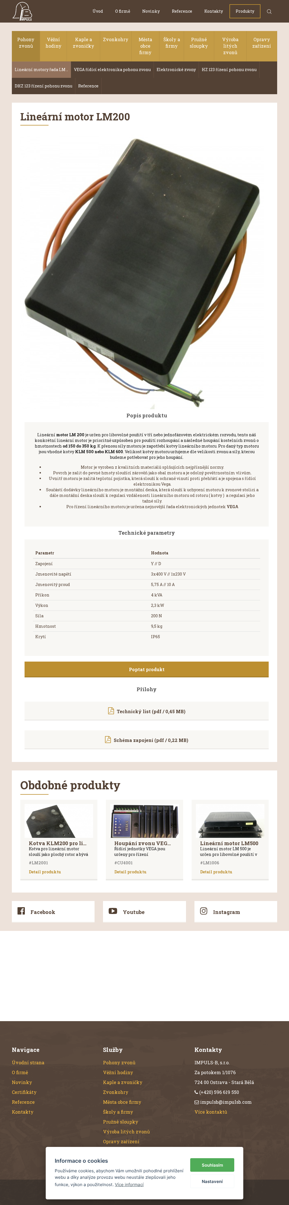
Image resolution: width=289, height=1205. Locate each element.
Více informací (129, 1184)
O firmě (122, 11)
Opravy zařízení (261, 42)
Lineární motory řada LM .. (41, 69)
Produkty (245, 11)
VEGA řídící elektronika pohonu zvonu (112, 69)
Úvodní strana (28, 1062)
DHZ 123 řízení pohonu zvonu (43, 86)
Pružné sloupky (199, 42)
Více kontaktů (210, 1112)
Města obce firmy (145, 45)
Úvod (98, 11)
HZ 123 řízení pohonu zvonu (229, 69)
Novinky (151, 11)
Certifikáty (24, 1092)
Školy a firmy (171, 42)
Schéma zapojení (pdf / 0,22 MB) (151, 740)
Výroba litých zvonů (230, 45)
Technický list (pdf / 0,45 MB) (151, 711)
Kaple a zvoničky (83, 42)
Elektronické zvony (176, 69)
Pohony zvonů (25, 42)
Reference (182, 11)
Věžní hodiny (53, 42)
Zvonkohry (115, 39)
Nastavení (212, 1181)
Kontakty (213, 11)
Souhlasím (212, 1165)
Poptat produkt (147, 669)
